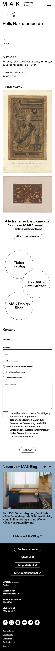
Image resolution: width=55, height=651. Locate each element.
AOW (6, 43)
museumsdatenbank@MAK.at (13, 601)
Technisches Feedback (16, 377)
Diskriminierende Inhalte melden (19, 366)
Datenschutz (8, 634)
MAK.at (26, 557)
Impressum (7, 638)
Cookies (6, 646)
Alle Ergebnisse (26, 236)
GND (5, 48)
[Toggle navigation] (49, 4)
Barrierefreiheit (9, 642)
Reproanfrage (12, 361)
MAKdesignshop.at (26, 573)
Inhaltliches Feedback (15, 372)
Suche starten (26, 549)
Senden (27, 450)
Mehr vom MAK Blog (26, 536)
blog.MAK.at (26, 565)
